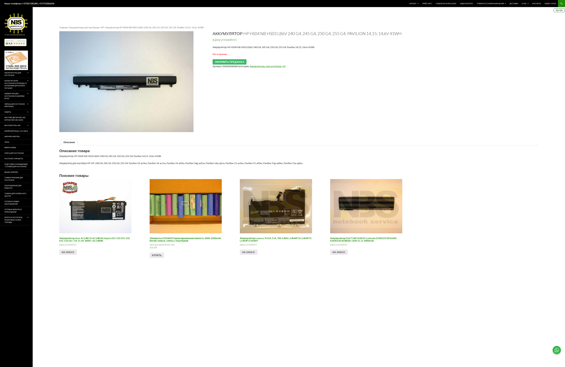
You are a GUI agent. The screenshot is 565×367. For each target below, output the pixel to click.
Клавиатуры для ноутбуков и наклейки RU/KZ (14, 96)
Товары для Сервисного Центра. (15, 194)
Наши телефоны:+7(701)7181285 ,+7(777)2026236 (29, 3)
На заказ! (68, 252)
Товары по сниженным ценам (490, 3)
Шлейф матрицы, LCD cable (16, 131)
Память (7, 112)
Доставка (514, 3)
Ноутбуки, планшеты (13, 158)
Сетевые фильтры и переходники (13, 210)
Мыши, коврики (11, 172)
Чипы (6, 142)
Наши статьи (550, 3)
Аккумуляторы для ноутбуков (84, 27)
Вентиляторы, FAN (12, 125)
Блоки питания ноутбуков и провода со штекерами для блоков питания (15, 84)
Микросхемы (10, 147)
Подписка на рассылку (446, 3)
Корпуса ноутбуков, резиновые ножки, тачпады (13, 219)
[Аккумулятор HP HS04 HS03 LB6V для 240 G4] (126, 81)
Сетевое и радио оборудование (11, 202)
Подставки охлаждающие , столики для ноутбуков (16, 165)
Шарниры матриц (12, 136)
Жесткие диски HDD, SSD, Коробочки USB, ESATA (15, 118)
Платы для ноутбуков (14, 153)
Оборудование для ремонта (12, 187)
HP (102, 27)
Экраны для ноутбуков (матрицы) (14, 105)
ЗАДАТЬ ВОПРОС (466, 3)
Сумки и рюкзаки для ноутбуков (13, 179)
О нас (524, 3)
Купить (157, 255)
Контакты (536, 3)
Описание (69, 142)
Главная (63, 27)
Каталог (413, 3)
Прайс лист (427, 3)
